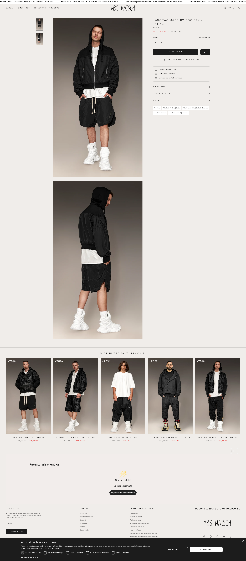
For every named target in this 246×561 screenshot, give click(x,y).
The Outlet (157, 108)
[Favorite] (230, 8)
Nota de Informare (136, 530)
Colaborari (40, 8)
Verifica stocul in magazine (183, 59)
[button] (87, 557)
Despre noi (134, 513)
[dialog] (123, 549)
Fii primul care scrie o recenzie (123, 493)
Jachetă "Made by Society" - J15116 (170, 438)
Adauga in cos (175, 52)
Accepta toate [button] (206, 549)
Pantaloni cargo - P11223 (123, 438)
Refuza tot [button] (173, 549)
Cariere (82, 527)
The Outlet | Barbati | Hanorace (178, 113)
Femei (20, 8)
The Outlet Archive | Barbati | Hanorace (195, 108)
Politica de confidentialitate (139, 523)
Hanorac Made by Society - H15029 (75, 438)
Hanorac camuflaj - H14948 (28, 438)
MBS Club (54, 8)
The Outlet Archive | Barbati (171, 108)
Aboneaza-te (17, 531)
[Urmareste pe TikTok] (230, 536)
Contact (83, 520)
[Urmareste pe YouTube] (224, 536)
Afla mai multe (53, 548)
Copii (28, 8)
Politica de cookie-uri (137, 527)
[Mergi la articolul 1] (39, 24)
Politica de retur (135, 520)
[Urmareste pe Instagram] (210, 536)
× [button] (243, 541)
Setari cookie (84, 530)
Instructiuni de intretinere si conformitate (144, 537)
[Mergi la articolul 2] (39, 39)
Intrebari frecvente (86, 517)
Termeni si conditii (136, 517)
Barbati (10, 8)
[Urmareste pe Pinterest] (217, 536)
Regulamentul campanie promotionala (143, 533)
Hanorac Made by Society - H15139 (217, 438)
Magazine (83, 523)
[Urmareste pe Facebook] (204, 536)
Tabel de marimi (204, 38)
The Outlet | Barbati (160, 113)
